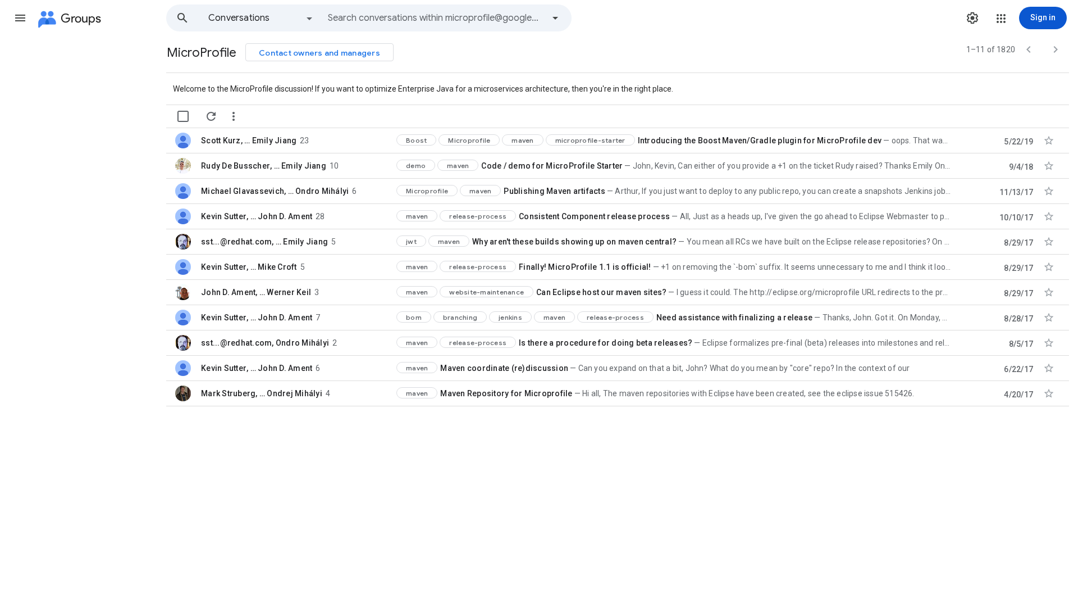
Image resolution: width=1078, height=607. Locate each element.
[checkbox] (183, 116)
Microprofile (469, 140)
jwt (411, 241)
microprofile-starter (590, 140)
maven (522, 140)
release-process (477, 216)
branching (460, 317)
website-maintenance (486, 292)
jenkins (510, 317)
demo (416, 165)
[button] (20, 17)
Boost (416, 140)
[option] (261, 18)
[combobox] (435, 18)
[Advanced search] (555, 18)
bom (414, 317)
